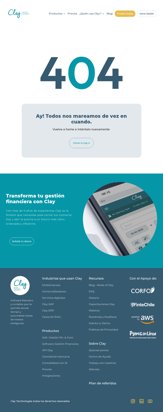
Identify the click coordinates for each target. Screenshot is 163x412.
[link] (19, 13)
